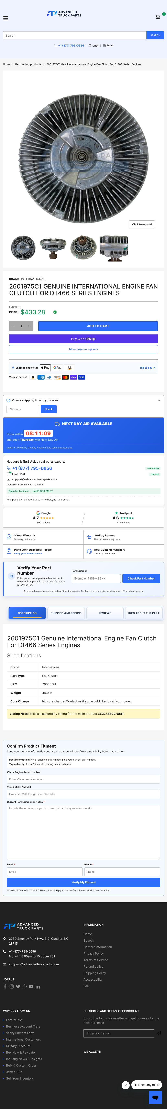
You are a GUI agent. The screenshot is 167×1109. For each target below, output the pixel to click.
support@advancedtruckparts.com (34, 479)
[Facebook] (5, 986)
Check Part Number (141, 578)
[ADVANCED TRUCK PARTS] (81, 18)
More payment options (83, 349)
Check (49, 409)
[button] (13, 326)
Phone (89, 864)
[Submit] (159, 1033)
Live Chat (85, 474)
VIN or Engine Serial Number (23, 772)
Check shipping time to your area (35, 400)
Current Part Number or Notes (26, 801)
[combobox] (83, 35)
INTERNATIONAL (33, 279)
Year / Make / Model (19, 787)
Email (110, 45)
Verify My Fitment (83, 882)
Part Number (79, 570)
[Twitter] (12, 986)
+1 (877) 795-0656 (71, 45)
